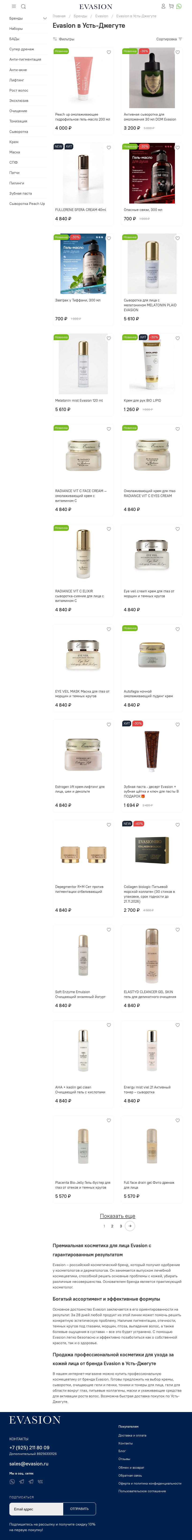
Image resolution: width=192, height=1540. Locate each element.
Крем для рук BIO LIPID (142, 400)
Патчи (14, 172)
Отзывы (124, 1459)
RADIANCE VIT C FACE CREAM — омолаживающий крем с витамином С (81, 496)
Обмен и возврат (131, 1467)
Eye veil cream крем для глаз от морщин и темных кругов (149, 593)
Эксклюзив (18, 100)
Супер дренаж (21, 49)
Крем (13, 141)
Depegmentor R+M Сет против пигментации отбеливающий (79, 889)
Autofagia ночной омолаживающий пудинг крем (148, 693)
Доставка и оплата (132, 1435)
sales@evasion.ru (28, 1464)
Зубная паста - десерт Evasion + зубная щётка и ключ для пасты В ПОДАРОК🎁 (151, 791)
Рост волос (18, 90)
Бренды (16, 18)
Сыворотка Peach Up (27, 203)
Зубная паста (20, 193)
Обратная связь (130, 1475)
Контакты (125, 1443)
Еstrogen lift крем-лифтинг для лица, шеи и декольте (80, 789)
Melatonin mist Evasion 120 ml (79, 400)
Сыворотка (18, 131)
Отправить (79, 1509)
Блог (122, 1451)
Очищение (18, 110)
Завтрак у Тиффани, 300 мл (77, 300)
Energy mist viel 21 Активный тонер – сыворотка (147, 1089)
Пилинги (16, 183)
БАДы (14, 38)
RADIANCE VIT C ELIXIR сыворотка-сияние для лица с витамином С (79, 596)
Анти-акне (18, 69)
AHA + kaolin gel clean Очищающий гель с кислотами (80, 1089)
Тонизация (18, 121)
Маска (14, 152)
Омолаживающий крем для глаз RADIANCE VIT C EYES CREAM (149, 493)
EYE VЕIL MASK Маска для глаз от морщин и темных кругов (82, 693)
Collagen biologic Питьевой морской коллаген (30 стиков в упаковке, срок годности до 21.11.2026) (149, 893)
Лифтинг (16, 80)
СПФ (13, 162)
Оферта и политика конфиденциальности (149, 1483)
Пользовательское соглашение (142, 1491)
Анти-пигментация (25, 59)
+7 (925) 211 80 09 (29, 1447)
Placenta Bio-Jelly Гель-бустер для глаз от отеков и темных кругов (83, 1185)
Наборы (16, 28)
